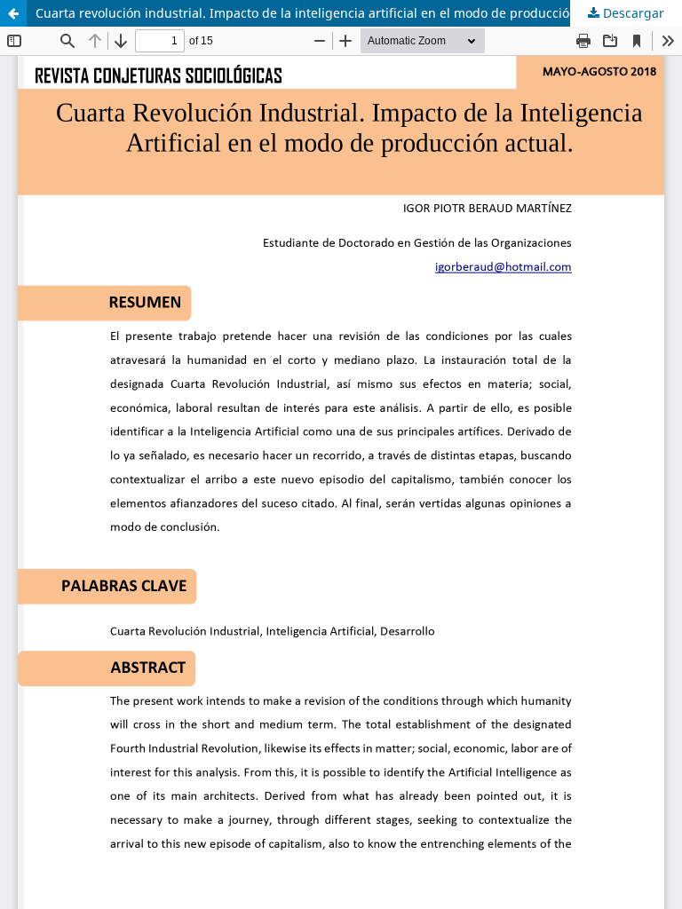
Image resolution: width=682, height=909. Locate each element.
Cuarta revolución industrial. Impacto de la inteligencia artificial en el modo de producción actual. (328, 12)
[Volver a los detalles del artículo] (13, 13)
